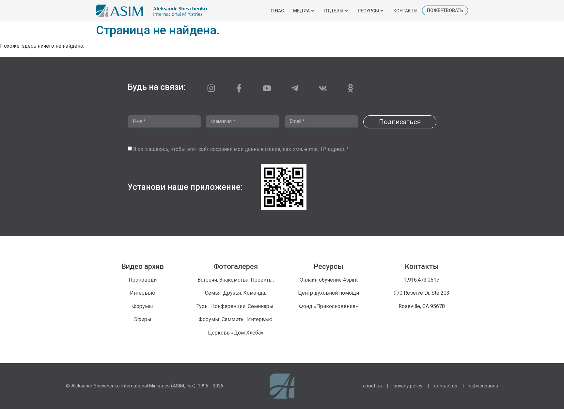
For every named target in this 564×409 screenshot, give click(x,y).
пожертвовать (445, 10)
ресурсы (368, 10)
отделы (333, 10)
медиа (301, 10)
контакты (405, 10)
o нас (277, 10)
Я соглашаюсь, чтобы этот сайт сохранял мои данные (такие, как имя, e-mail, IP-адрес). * (241, 149)
